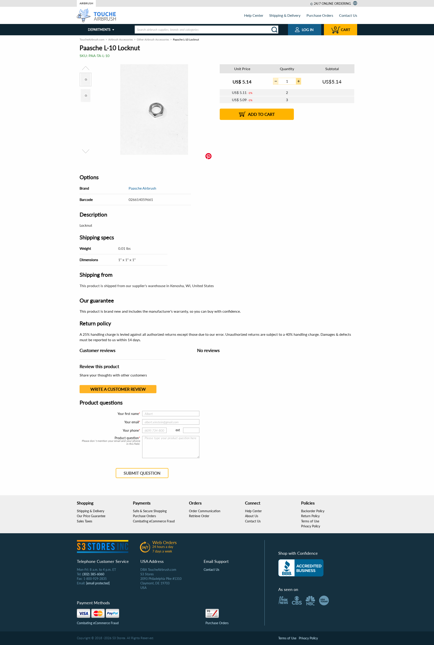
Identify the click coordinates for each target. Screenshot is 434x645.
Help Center (253, 15)
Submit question (142, 473)
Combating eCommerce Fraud (154, 521)
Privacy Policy (310, 526)
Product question (127, 438)
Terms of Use (310, 521)
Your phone (131, 430)
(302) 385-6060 (93, 574)
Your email (131, 422)
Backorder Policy (312, 511)
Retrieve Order (199, 516)
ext (178, 430)
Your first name (128, 414)
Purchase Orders (320, 15)
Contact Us (348, 15)
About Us (251, 516)
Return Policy (310, 516)
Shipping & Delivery (284, 15)
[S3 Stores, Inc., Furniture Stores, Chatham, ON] (300, 567)
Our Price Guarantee (91, 516)
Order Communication (204, 511)
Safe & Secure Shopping (150, 511)
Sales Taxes (84, 521)
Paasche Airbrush (142, 188)
